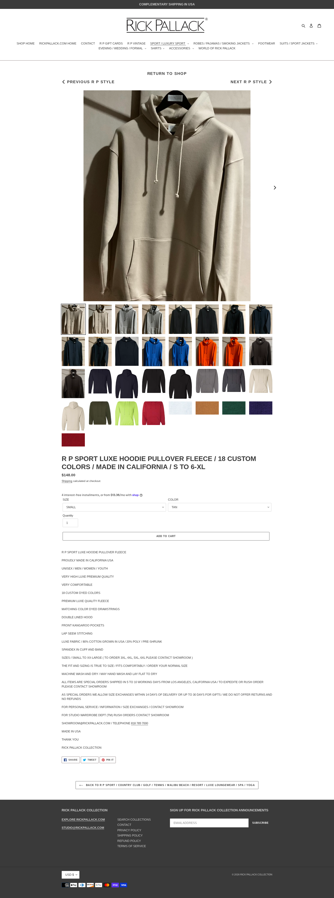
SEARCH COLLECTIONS (134, 819)
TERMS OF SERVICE (131, 846)
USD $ (69, 874)
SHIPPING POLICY (130, 835)
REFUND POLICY (129, 840)
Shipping (67, 480)
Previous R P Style (91, 82)
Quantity (68, 515)
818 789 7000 (139, 723)
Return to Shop (167, 73)
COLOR (173, 499)
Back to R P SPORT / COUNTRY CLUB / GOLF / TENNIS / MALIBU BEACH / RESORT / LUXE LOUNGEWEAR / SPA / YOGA (170, 785)
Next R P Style (249, 82)
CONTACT (124, 824)
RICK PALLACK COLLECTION (256, 874)
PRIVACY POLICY (129, 830)
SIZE (66, 499)
